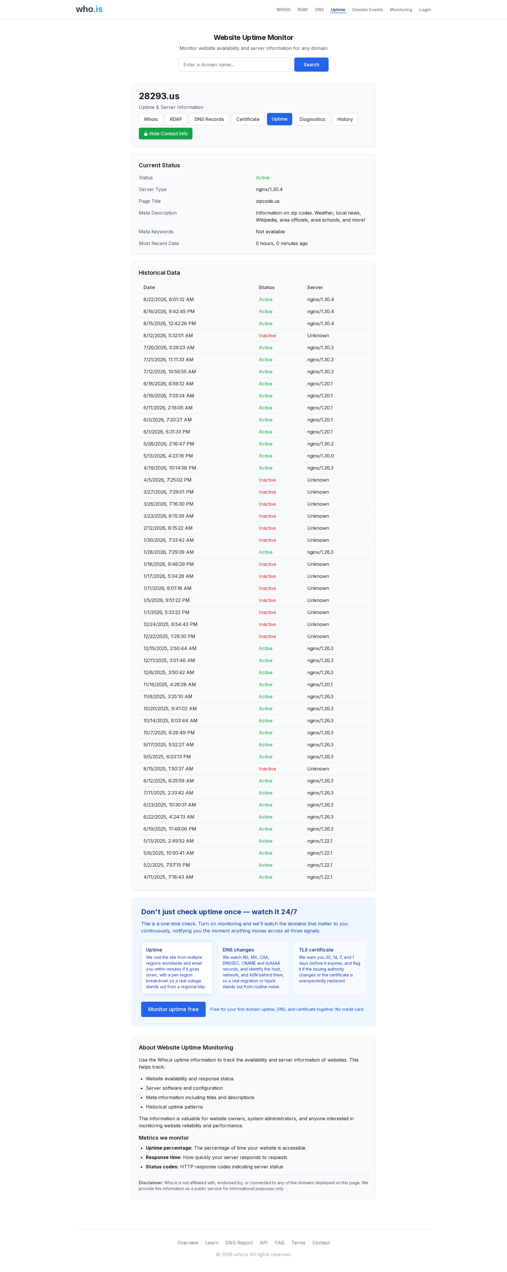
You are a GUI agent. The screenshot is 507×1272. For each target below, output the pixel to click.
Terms (298, 1243)
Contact (321, 1243)
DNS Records (209, 119)
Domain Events (367, 9)
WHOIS (283, 9)
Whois (151, 119)
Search (311, 65)
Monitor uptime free (173, 1009)
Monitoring (401, 9)
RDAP (303, 9)
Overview (188, 1243)
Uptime (338, 9)
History (345, 119)
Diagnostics (312, 119)
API (264, 1243)
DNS (319, 9)
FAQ (279, 1243)
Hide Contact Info (168, 133)
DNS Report (239, 1243)
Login (425, 9)
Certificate (248, 119)
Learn (211, 1243)
